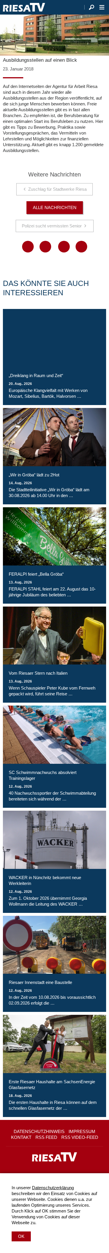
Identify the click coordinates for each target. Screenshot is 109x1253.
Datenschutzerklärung (53, 1187)
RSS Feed (46, 1137)
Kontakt (21, 1137)
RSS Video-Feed (79, 1137)
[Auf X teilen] (45, 246)
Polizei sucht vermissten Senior (52, 225)
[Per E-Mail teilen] (81, 246)
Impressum (82, 1131)
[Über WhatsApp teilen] (64, 246)
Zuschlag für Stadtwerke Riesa (57, 189)
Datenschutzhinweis (39, 1131)
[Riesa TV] (24, 7)
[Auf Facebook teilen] (28, 246)
